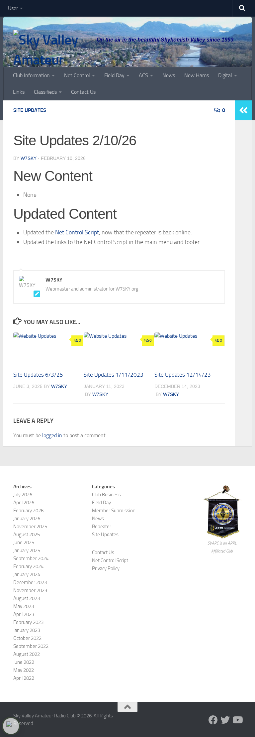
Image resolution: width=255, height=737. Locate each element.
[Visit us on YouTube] (237, 720)
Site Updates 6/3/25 (38, 374)
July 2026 (22, 495)
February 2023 (28, 622)
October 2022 (27, 638)
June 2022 (23, 662)
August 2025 (26, 535)
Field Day (114, 75)
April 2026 (23, 503)
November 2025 (30, 527)
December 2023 (30, 582)
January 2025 (26, 550)
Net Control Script (77, 232)
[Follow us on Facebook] (213, 720)
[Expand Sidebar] (243, 110)
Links (19, 92)
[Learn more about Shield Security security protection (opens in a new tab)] (11, 726)
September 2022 (30, 646)
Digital (225, 75)
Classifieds (45, 92)
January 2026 (26, 519)
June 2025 (23, 543)
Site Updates (29, 110)
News (168, 75)
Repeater (101, 527)
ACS (143, 75)
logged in (52, 435)
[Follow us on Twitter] (225, 720)
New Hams (196, 75)
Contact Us (83, 92)
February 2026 (28, 511)
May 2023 (23, 606)
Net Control (77, 75)
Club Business (106, 495)
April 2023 (23, 614)
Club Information (31, 75)
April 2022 (23, 678)
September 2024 (30, 558)
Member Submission (113, 511)
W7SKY (29, 158)
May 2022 (23, 670)
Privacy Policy (106, 568)
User (13, 8)
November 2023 (30, 590)
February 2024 (28, 566)
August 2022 (26, 654)
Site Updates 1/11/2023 (113, 374)
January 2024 (26, 574)
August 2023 (26, 598)
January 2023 (26, 630)
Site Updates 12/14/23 (182, 374)
